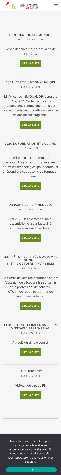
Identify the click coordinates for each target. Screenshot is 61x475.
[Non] (56, 454)
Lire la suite (30, 63)
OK (31, 470)
